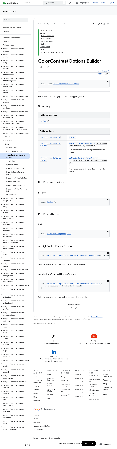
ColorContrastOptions (50, 137)
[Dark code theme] (108, 81)
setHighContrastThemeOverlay (82, 143)
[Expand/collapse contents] (51, 30)
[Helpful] (104, 24)
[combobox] (54, 3)
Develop (57, 24)
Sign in (111, 3)
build (71, 137)
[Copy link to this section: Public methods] (61, 214)
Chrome (36, 419)
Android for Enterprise (37, 381)
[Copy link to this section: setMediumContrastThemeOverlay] (78, 274)
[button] (15, 50)
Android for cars (65, 390)
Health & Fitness (50, 385)
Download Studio (93, 395)
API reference (10, 11)
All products (38, 430)
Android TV (65, 395)
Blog (35, 397)
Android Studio (99, 3)
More (26, 3)
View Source (102, 71)
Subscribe (88, 443)
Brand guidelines (55, 438)
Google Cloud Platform (42, 426)
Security (36, 386)
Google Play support (107, 388)
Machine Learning (50, 379)
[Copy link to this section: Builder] (48, 193)
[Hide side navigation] (27, 445)
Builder (44, 121)
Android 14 (79, 385)
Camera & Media (51, 390)
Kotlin (100, 74)
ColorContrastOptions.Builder (66, 84)
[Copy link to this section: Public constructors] (66, 182)
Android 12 (79, 393)
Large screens (66, 377)
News (35, 393)
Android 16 (79, 378)
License (44, 438)
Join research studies (108, 394)
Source (36, 390)
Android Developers (44, 24)
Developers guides (93, 385)
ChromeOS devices (65, 385)
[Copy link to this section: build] (45, 224)
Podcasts (36, 401)
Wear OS (64, 380)
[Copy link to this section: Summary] (53, 106)
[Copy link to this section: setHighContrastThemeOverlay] (74, 246)
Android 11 (79, 396)
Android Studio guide (94, 380)
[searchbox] (15, 20)
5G (48, 398)
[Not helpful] (108, 24)
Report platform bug (107, 375)
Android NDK (94, 399)
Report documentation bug (108, 382)
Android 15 (79, 382)
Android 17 (79, 375)
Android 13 (79, 389)
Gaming (50, 375)
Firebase (36, 422)
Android (36, 377)
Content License (96, 317)
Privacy (50, 395)
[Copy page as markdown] (48, 67)
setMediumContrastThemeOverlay (83, 158)
